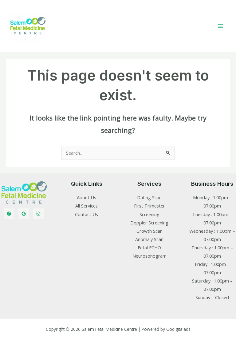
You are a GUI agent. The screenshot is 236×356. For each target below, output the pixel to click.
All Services (86, 206)
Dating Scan (149, 197)
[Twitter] (23, 213)
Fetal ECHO (149, 247)
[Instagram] (38, 213)
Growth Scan (149, 231)
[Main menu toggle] (220, 26)
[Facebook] (9, 213)
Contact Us (86, 214)
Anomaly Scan (149, 239)
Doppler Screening (149, 223)
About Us (86, 197)
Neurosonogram (149, 256)
